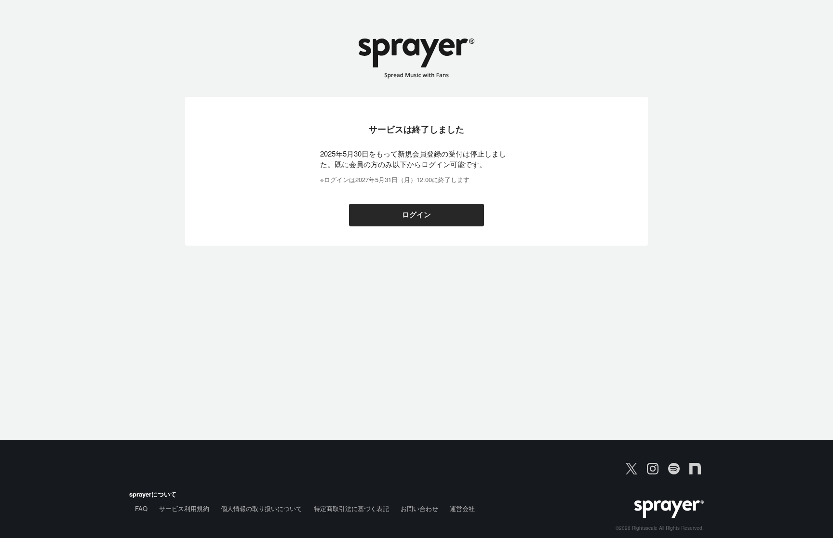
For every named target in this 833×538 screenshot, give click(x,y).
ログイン (416, 214)
